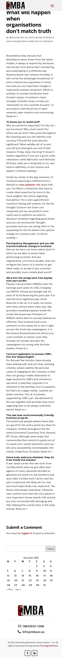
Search (50, 548)
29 (30, 585)
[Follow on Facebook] (27, 653)
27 (15, 585)
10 (44, 571)
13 (15, 575)
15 (30, 575)
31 (44, 585)
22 (30, 580)
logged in (26, 533)
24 (44, 580)
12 (8, 575)
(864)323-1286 (33, 626)
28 (23, 585)
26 (8, 585)
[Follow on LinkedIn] (34, 653)
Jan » (18, 589)
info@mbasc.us (33, 631)
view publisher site (29, 184)
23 (37, 580)
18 (51, 575)
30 (37, 585)
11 (51, 571)
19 (8, 580)
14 (23, 575)
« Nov (9, 589)
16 (37, 575)
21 (23, 580)
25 (51, 580)
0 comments (46, 41)
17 (44, 575)
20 (15, 580)
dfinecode (14, 37)
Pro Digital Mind (49, 645)
